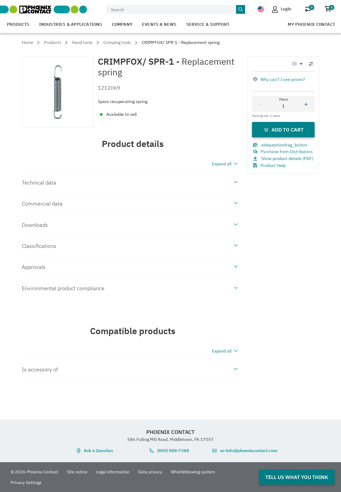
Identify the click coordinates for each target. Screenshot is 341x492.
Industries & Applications (70, 24)
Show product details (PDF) (287, 158)
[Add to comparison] (311, 64)
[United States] (260, 9)
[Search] (240, 9)
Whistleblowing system (193, 471)
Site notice (77, 471)
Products (18, 24)
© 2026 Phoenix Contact (34, 471)
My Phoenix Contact (311, 24)
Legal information (112, 471)
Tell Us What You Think (296, 477)
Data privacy (150, 471)
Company (122, 24)
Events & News (159, 24)
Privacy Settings (26, 482)
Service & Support (207, 24)
